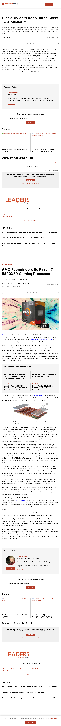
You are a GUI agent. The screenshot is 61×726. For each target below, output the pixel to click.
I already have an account (30, 183)
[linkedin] (27, 43)
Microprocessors (7, 264)
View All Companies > (30, 220)
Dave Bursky (6, 37)
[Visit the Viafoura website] (55, 170)
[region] (30, 166)
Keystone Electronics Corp (11, 214)
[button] (3, 4)
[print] (58, 43)
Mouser (34, 214)
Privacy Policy (53, 718)
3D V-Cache (37, 395)
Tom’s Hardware (21, 500)
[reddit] (33, 43)
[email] (36, 43)
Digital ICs (5, 13)
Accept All (30, 722)
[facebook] (25, 43)
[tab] (6, 162)
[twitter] (30, 43)
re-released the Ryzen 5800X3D (41, 339)
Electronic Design (23, 283)
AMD (3, 335)
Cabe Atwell (5, 283)
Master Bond (6, 216)
